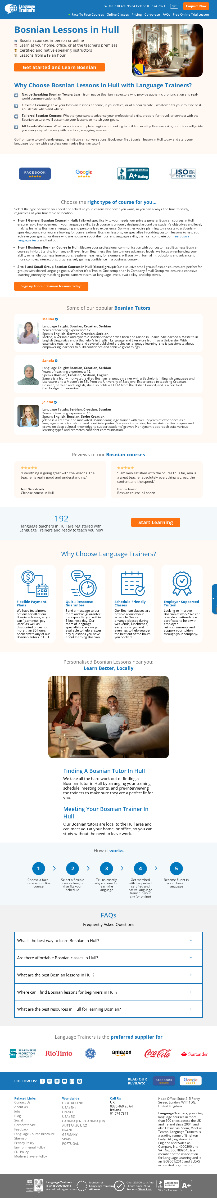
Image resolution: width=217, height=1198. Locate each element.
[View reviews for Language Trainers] (174, 1186)
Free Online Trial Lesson (191, 14)
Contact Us (22, 1102)
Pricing (137, 14)
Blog (17, 1116)
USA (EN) (69, 1107)
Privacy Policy (24, 1143)
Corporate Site (25, 1125)
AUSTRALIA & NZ (74, 1125)
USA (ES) (68, 1116)
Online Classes (118, 14)
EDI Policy (21, 1152)
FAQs (166, 14)
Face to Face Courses (88, 14)
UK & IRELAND (72, 1103)
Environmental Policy (29, 1147)
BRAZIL (67, 1130)
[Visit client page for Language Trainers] (135, 1186)
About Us (21, 1107)
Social (18, 1120)
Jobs (17, 1111)
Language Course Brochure (34, 1134)
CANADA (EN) (72, 1121)
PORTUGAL (70, 1143)
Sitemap (20, 1138)
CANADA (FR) (95, 1121)
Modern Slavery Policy (30, 1156)
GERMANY (70, 1134)
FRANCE (68, 1112)
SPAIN (66, 1139)
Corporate (152, 14)
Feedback (21, 1129)
